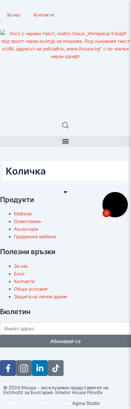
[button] (65, 141)
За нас (13, 15)
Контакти (43, 15)
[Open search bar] (65, 125)
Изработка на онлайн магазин (37, 403)
